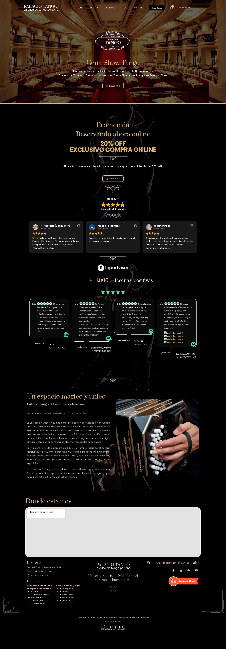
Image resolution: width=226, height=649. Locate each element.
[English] (179, 7)
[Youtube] (196, 570)
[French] (182, 7)
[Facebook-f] (173, 570)
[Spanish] (189, 7)
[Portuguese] (185, 7)
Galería (139, 8)
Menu (125, 8)
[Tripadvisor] (188, 570)
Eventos (110, 8)
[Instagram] (181, 570)
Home (80, 8)
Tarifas (94, 8)
